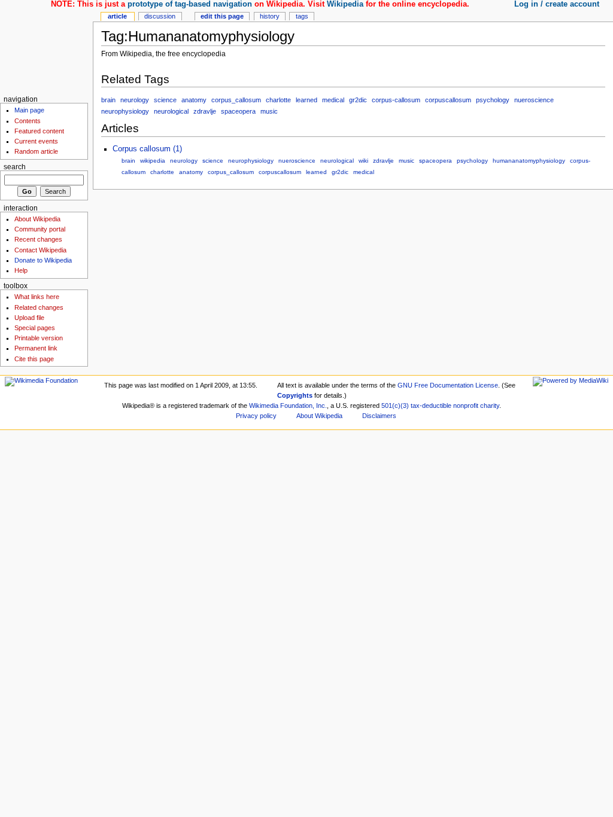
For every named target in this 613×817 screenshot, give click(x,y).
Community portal (39, 229)
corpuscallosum (448, 99)
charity (489, 405)
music (269, 111)
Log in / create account (556, 4)
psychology (492, 99)
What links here (36, 296)
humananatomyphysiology (529, 160)
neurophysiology (125, 111)
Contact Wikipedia (40, 250)
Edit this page (222, 16)
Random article (36, 151)
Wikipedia (345, 4)
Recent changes (38, 239)
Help (21, 270)
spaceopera (238, 111)
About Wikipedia (37, 218)
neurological (171, 111)
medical (333, 99)
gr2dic (358, 99)
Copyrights (294, 395)
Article (117, 16)
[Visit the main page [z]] (46, 46)
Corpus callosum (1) (147, 149)
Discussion (159, 16)
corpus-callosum (396, 99)
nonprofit (465, 405)
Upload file (29, 317)
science (165, 99)
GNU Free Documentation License (447, 385)
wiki (363, 160)
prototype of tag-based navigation (190, 4)
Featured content (39, 131)
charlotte (278, 99)
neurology (134, 99)
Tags (302, 16)
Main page (29, 110)
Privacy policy (256, 415)
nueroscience (534, 99)
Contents (27, 120)
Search (15, 166)
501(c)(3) (395, 405)
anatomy (194, 99)
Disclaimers (379, 415)
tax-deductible (431, 405)
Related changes (38, 307)
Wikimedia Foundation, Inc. (288, 405)
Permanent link (35, 348)
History (270, 16)
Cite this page (34, 358)
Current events (36, 141)
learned (306, 99)
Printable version (38, 338)
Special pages (34, 327)
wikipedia (152, 160)
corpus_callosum (236, 99)
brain (108, 99)
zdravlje (204, 111)
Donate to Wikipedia (43, 260)
